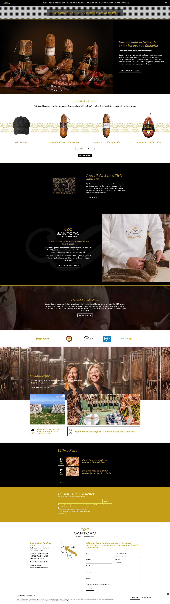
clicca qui (34, 600)
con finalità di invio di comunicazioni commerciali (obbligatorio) (75, 507)
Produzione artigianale (57, 3)
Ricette (111, 3)
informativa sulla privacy (102, 504)
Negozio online (85, 155)
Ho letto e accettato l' (99, 584)
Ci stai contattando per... (121, 553)
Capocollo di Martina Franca (64, 142)
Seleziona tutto (62, 513)
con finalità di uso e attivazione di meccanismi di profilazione (75, 511)
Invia (90, 588)
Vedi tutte (63, 482)
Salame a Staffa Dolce (149, 142)
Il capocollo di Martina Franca (76, 3)
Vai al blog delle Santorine (41, 387)
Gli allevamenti (85, 315)
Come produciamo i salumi (130, 71)
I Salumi (45, 3)
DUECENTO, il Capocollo (106, 142)
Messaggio (117, 559)
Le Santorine (96, 3)
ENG (166, 3)
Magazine (104, 3)
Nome (87, 553)
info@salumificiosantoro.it (39, 568)
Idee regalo (92, 197)
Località (88, 578)
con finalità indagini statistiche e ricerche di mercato (73, 509)
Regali (89, 3)
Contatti (117, 3)
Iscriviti (107, 501)
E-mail (88, 565)
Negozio (124, 3)
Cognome (88, 559)
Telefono (88, 572)
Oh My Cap (21, 142)
